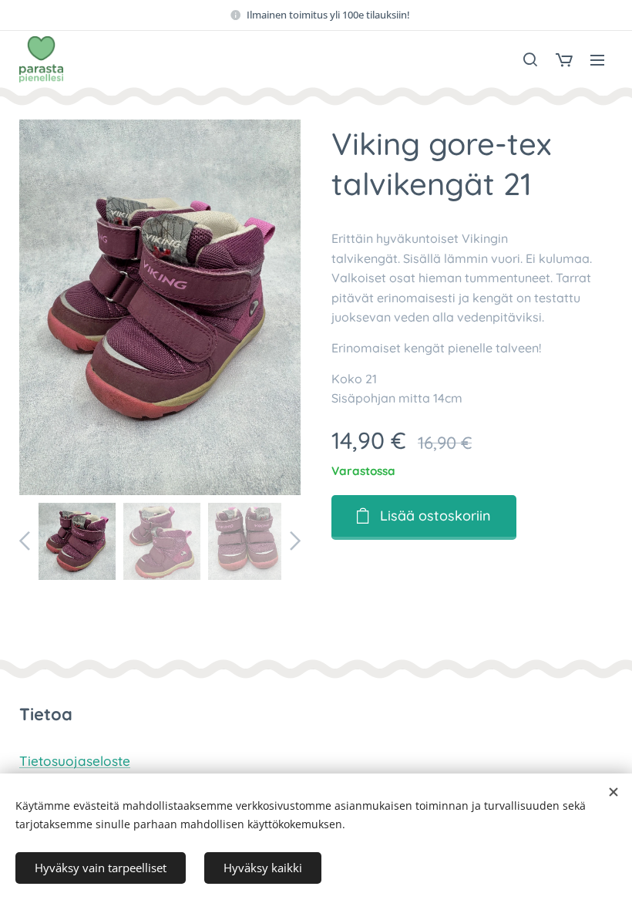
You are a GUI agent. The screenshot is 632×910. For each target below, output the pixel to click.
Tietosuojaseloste (74, 761)
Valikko (597, 59)
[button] (530, 59)
